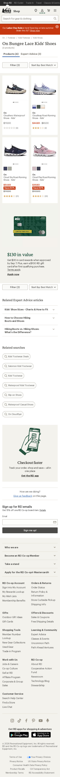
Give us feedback (22, 495)
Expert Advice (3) (31, 53)
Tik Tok (19, 720)
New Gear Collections (13, 642)
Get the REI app (30, 475)
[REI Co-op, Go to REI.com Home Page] (6, 10)
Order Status (38, 587)
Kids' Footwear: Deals (18, 356)
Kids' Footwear (24, 38)
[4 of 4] (17, 102)
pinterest (33, 720)
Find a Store (8, 702)
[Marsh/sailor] (34, 107)
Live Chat (7, 706)
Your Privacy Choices (41, 757)
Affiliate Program (11, 677)
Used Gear (7, 646)
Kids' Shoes (38, 38)
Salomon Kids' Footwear (20, 366)
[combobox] (30, 18)
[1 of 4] (13, 102)
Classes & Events (40, 638)
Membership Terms (15, 772)
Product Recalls (17, 769)
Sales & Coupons (40, 617)
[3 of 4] (16, 102)
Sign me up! (30, 530)
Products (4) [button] (10, 53)
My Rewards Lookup (13, 591)
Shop (16, 11)
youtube (40, 720)
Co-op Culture (10, 668)
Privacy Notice (16, 761)
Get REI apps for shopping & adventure (30, 729)
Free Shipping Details (42, 621)
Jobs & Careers (10, 664)
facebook (26, 720)
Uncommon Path (40, 643)
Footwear (11, 38)
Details (43, 510)
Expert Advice (38, 634)
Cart (49, 10)
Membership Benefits (13, 600)
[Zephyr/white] (34, 168)
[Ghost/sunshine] (43, 107)
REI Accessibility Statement (41, 772)
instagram (12, 720)
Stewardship (38, 685)
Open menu (55, 10)
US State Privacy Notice (39, 761)
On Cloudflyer (15, 414)
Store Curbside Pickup (43, 600)
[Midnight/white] (38, 168)
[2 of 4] (15, 102)
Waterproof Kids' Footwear (21, 385)
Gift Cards (7, 621)
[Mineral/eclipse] (10, 168)
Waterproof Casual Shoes (20, 404)
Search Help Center (12, 698)
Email (4, 516)
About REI (36, 664)
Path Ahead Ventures (42, 647)
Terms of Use (15, 757)
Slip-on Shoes (15, 395)
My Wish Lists (9, 596)
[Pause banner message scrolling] (57, 26)
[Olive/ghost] (38, 107)
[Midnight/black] (5, 168)
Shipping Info (38, 604)
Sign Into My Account (14, 587)
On (3, 38)
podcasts (47, 720)
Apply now (13, 274)
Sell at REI (7, 672)
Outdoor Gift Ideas (12, 617)
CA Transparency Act (40, 769)
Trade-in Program (11, 651)
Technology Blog (40, 681)
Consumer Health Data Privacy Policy (30, 765)
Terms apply (13, 269)
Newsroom (37, 676)
